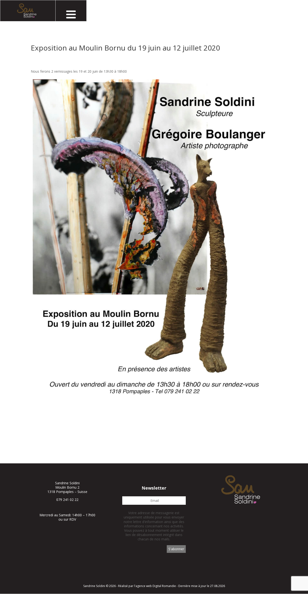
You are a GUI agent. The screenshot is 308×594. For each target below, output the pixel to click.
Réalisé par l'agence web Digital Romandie (147, 586)
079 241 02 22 (67, 499)
